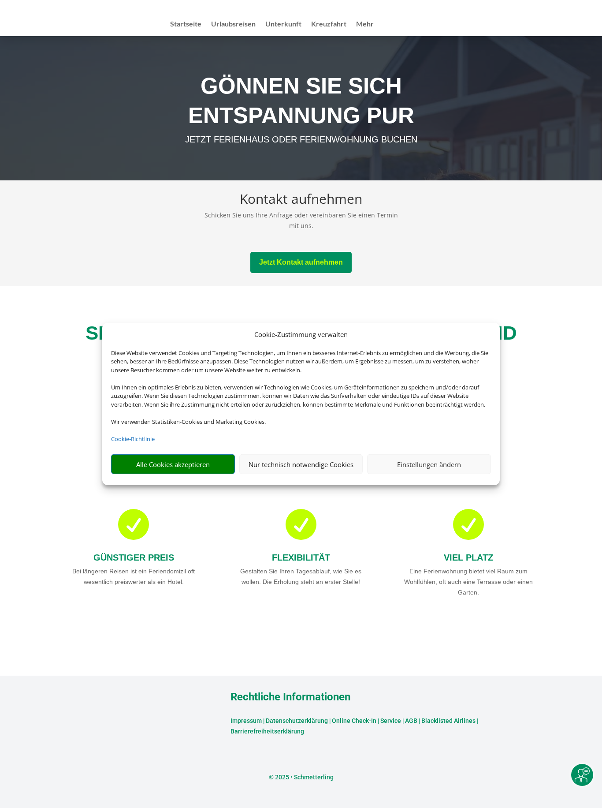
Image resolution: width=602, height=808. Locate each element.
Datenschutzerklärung (297, 720)
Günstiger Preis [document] (133, 557)
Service (390, 720)
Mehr (365, 24)
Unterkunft (283, 24)
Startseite (185, 24)
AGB (411, 720)
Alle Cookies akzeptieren (173, 464)
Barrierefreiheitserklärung (267, 731)
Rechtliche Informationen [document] (290, 697)
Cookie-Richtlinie (133, 439)
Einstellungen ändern (429, 464)
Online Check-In (354, 720)
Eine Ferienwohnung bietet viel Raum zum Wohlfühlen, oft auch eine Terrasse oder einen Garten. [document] (468, 582)
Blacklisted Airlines (448, 720)
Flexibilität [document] (301, 557)
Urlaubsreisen (233, 24)
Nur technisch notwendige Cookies (301, 464)
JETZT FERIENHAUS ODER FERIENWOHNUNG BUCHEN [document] (301, 139)
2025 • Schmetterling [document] (304, 777)
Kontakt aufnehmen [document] (301, 200)
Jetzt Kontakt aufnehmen (301, 262)
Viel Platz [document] (468, 557)
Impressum (246, 720)
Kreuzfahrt (328, 24)
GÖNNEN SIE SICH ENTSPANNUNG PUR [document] (301, 100)
